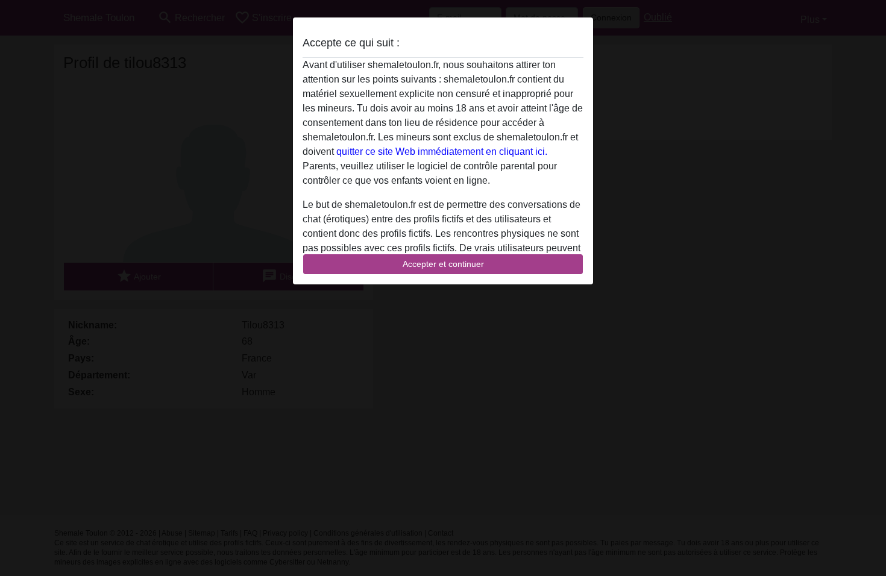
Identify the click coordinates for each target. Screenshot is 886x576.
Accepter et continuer (443, 264)
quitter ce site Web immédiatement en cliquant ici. (441, 151)
